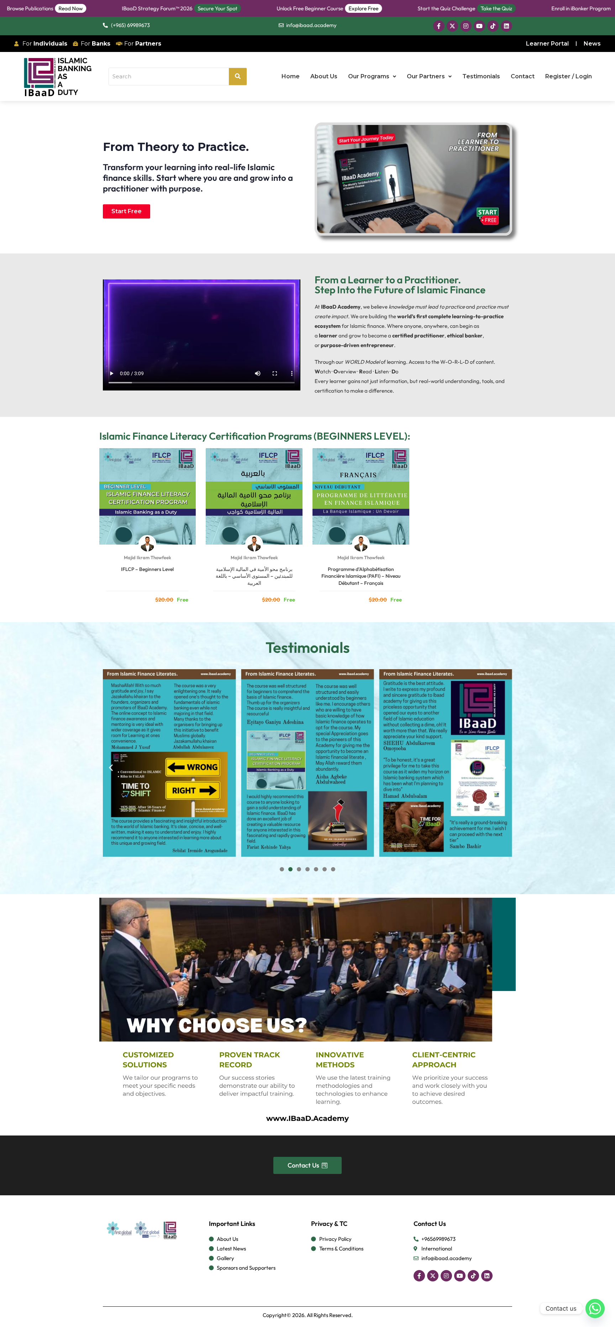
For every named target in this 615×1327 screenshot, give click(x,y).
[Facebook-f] (439, 26)
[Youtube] (479, 26)
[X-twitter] (452, 26)
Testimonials (481, 76)
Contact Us (430, 1224)
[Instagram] (466, 26)
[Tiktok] (493, 26)
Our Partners (426, 76)
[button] (372, 76)
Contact (523, 76)
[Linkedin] (506, 26)
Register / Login (568, 76)
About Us (323, 76)
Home (291, 76)
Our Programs (368, 76)
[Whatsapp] (595, 1308)
